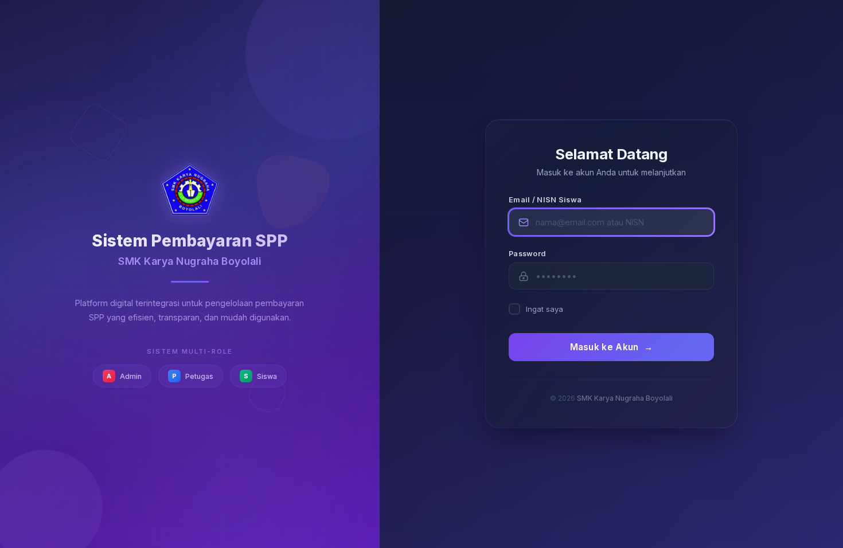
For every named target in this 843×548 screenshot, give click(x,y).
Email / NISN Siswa (545, 199)
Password (527, 253)
